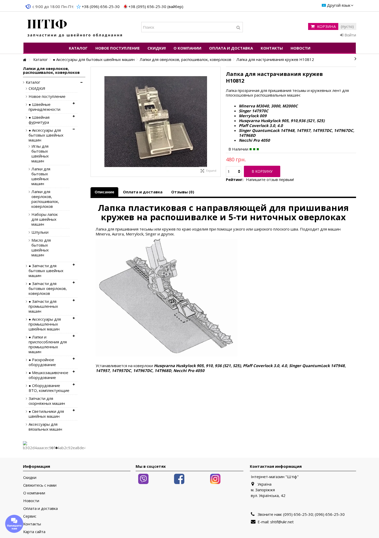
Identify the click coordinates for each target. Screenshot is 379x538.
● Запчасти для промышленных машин (43, 306)
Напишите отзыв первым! (270, 179)
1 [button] (52, 448)
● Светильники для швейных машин (46, 414)
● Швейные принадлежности (44, 107)
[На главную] (24, 60)
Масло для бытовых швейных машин (41, 247)
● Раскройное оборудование (42, 362)
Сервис (29, 516)
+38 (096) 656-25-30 (101, 6)
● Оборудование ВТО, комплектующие (49, 388)
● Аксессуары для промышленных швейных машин (45, 324)
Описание (104, 191)
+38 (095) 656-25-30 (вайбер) (155, 6)
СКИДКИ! (37, 88)
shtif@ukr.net (282, 521)
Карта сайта (34, 531)
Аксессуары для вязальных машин (45, 427)
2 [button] (56, 448)
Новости (31, 500)
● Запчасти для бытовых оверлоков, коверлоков (48, 288)
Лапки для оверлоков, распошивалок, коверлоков (45, 199)
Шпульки (39, 232)
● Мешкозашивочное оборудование (48, 375)
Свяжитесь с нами (39, 485)
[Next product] (355, 59)
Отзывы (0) (182, 191)
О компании (34, 492)
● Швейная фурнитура (39, 120)
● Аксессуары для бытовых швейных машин (46, 135)
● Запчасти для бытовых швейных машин (46, 270)
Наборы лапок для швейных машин (44, 219)
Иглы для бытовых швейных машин (40, 153)
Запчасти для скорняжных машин (47, 401)
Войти (349, 34)
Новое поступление (47, 96)
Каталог (33, 82)
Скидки (29, 477)
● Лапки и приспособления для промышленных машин (48, 344)
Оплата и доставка (142, 191)
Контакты (32, 523)
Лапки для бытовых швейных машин (40, 176)
